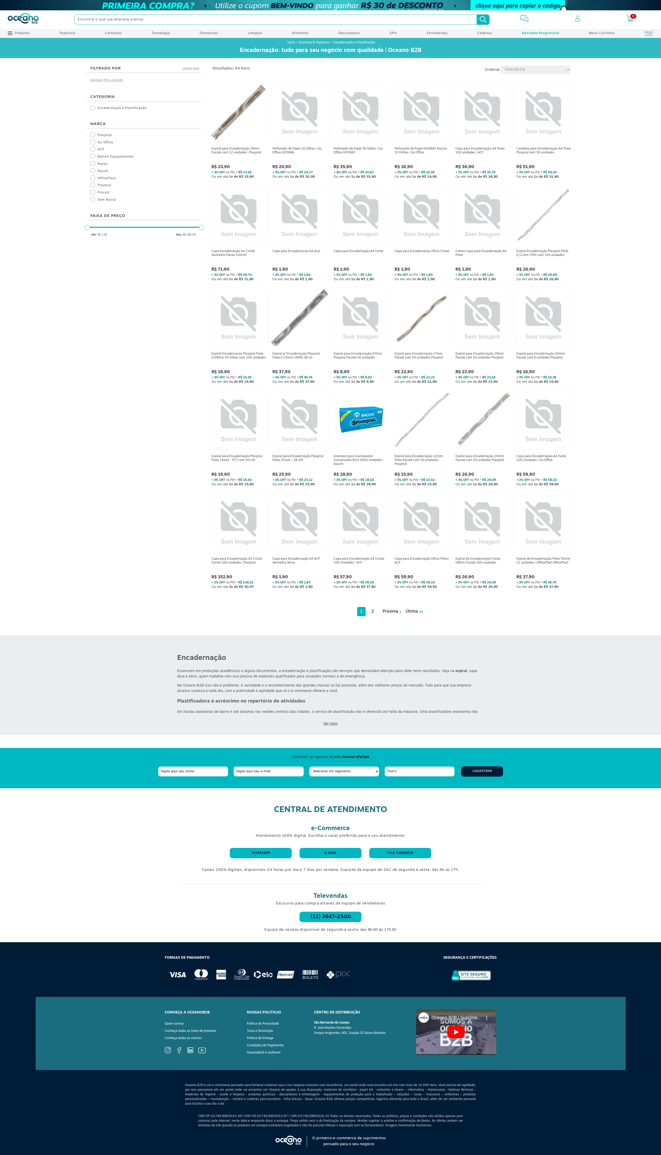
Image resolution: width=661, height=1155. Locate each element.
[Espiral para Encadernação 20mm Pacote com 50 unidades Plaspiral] (482, 420)
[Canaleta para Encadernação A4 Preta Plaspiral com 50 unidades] (543, 112)
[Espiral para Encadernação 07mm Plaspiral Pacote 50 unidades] (360, 317)
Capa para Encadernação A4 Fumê (358, 251)
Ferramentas (437, 33)
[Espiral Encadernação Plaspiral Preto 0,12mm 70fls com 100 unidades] (543, 215)
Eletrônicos (209, 33)
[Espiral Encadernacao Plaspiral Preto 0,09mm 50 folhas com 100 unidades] (239, 317)
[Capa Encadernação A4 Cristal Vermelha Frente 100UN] (239, 215)
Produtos (22, 33)
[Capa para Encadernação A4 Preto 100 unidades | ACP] (482, 112)
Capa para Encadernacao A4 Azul (296, 251)
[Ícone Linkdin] (190, 1052)
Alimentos (300, 33)
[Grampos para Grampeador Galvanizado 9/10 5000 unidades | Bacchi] (360, 420)
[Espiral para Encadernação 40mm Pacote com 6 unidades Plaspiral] (543, 317)
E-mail (330, 853)
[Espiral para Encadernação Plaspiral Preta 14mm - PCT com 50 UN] (239, 420)
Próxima (390, 612)
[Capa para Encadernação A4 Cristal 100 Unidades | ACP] (360, 523)
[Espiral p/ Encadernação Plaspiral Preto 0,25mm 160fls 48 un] (300, 317)
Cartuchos (113, 33)
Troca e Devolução (260, 1031)
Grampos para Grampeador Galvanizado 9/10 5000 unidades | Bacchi (358, 460)
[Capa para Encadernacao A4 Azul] (300, 215)
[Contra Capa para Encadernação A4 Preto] (482, 215)
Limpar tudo (190, 68)
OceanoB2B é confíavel (263, 1052)
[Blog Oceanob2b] (649, 33)
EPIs (393, 33)
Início (291, 42)
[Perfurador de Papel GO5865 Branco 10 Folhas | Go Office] (421, 112)
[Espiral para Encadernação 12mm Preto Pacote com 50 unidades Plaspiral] (421, 420)
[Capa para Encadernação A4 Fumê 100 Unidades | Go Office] (543, 420)
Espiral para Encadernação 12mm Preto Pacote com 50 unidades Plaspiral (419, 460)
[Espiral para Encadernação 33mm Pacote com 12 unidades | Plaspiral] (239, 112)
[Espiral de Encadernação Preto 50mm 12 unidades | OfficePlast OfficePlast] (543, 523)
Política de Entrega (260, 1038)
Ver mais (330, 724)
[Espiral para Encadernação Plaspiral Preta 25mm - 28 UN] (300, 420)
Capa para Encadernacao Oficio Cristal (422, 251)
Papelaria (67, 33)
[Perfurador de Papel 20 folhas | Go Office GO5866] (300, 112)
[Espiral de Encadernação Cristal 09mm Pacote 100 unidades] (482, 523)
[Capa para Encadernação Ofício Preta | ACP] (421, 523)
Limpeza (255, 33)
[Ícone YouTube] (202, 1052)
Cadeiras (484, 33)
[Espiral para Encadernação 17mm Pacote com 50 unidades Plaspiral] (421, 317)
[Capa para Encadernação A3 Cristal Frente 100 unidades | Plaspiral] (239, 523)
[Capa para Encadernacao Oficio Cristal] (421, 215)
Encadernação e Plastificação (354, 42)
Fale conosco (400, 853)
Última (412, 612)
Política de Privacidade (263, 1023)
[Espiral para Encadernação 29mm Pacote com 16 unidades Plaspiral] (482, 317)
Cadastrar (482, 771)
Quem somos (174, 1023)
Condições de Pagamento (265, 1045)
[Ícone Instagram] (168, 1052)
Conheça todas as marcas (183, 1038)
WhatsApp (260, 853)
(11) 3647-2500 (330, 916)
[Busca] (483, 19)
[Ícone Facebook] (179, 1052)
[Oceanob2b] (23, 19)
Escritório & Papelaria (314, 42)
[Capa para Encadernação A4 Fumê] (360, 215)
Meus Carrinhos (602, 33)
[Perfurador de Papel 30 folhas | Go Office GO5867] (360, 112)
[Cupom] (330, 5)
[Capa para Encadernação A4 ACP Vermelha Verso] (300, 523)
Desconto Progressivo (540, 33)
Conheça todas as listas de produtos (190, 1031)
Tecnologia (161, 33)
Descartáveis (349, 33)
